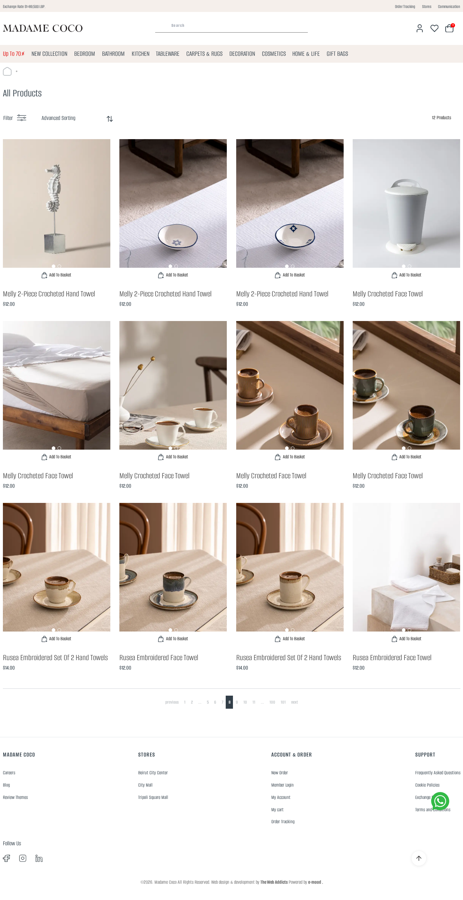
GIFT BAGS (337, 53)
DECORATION (242, 53)
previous (172, 702)
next (294, 702)
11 (253, 702)
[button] (53, 266)
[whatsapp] (440, 801)
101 (283, 702)
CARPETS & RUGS (204, 53)
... (199, 702)
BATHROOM (113, 53)
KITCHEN (140, 53)
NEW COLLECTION (49, 53)
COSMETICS (274, 53)
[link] (56, 211)
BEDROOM (84, 53)
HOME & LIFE (306, 53)
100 (272, 702)
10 (245, 702)
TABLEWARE (167, 53)
